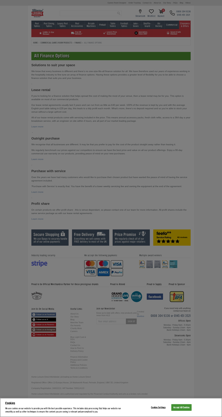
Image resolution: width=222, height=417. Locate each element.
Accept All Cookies (181, 407)
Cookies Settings (158, 407)
